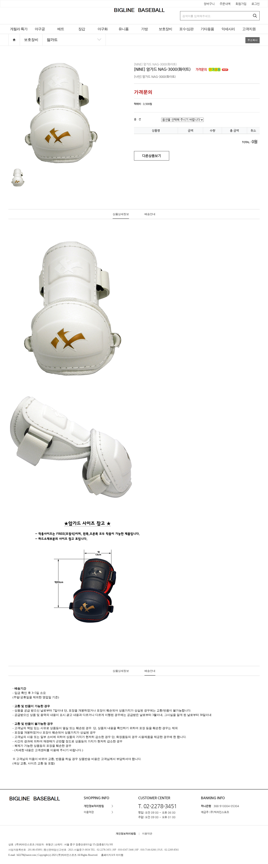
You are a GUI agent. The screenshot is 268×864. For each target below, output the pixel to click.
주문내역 (225, 3)
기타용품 (207, 29)
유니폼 (124, 29)
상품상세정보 (121, 214)
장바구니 (209, 3)
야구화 (103, 29)
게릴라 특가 (18, 29)
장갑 (81, 29)
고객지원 (249, 29)
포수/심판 (186, 29)
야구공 (40, 29)
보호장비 (165, 29)
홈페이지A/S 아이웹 (112, 855)
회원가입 (241, 3)
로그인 (255, 3)
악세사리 (228, 29)
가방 (144, 29)
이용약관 (89, 812)
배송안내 (149, 214)
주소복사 (252, 40)
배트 (60, 29)
